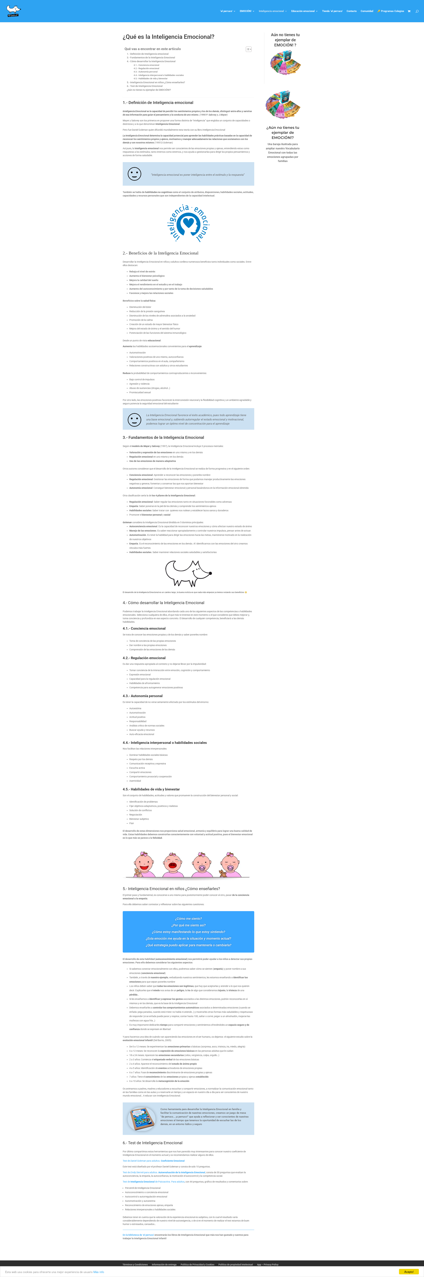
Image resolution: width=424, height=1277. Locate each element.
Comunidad (367, 11)
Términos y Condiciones (135, 1264)
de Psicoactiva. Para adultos (170, 1181)
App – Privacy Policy (267, 1264)
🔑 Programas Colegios (390, 11)
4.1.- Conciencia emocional (146, 65)
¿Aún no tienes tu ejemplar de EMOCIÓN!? (149, 90)
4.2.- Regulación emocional (146, 68)
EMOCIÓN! (245, 11)
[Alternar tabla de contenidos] (247, 49)
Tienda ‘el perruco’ (332, 11)
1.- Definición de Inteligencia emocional (148, 54)
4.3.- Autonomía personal (146, 71)
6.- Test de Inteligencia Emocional (145, 86)
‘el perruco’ (226, 11)
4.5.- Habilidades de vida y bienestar (151, 78)
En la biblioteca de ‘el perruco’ (138, 1235)
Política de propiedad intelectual (235, 1264)
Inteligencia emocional (271, 11)
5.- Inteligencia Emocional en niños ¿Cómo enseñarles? (156, 82)
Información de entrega (164, 1264)
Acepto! (409, 1272)
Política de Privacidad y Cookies (197, 1264)
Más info (98, 1272)
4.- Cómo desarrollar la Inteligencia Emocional (151, 61)
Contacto (352, 11)
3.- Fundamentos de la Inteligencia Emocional (151, 57)
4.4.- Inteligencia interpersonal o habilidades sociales (159, 75)
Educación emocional (303, 11)
